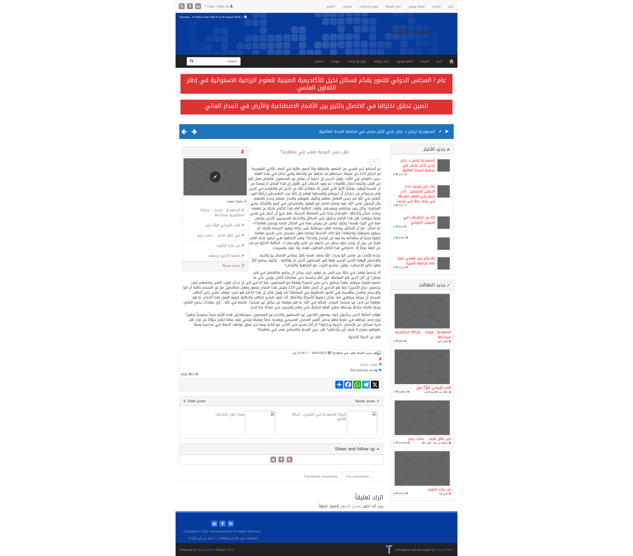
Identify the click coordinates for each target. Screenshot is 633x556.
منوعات (347, 6)
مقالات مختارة (369, 364)
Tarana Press (206, 550)
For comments (357, 476)
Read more (231, 265)
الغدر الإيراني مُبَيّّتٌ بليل (433, 387)
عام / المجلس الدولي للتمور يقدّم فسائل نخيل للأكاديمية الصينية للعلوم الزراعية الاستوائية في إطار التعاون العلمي (316, 83)
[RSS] (182, 6)
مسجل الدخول (350, 506)
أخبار (450, 6)
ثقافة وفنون (416, 6)
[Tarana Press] (389, 550)
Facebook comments (321, 476)
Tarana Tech (444, 550)
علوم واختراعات (368, 6)
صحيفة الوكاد (410, 31)
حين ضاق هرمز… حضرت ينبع (429, 438)
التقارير (331, 6)
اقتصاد (436, 6)
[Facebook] (190, 6)
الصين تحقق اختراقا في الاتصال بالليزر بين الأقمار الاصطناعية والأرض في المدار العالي (316, 106)
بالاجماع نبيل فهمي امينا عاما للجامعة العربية (416, 261)
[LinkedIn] (198, 6)
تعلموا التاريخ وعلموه (224, 255)
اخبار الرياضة (393, 6)
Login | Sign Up (218, 6)
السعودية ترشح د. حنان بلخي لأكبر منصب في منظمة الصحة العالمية (377, 131)
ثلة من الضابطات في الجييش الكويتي (419, 220)
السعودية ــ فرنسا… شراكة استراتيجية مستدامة (423, 334)
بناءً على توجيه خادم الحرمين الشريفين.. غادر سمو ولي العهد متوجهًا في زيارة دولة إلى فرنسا (416, 194)
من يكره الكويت (439, 489)
